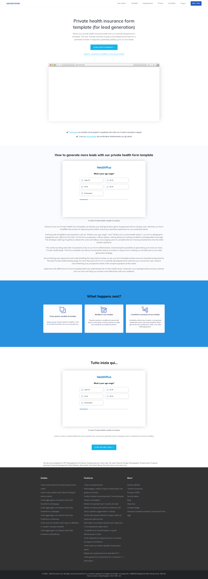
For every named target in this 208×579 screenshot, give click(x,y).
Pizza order (104, 463)
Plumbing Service (93, 463)
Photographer (134, 463)
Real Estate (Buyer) (95, 465)
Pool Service (82, 463)
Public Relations (73, 465)
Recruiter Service (109, 465)
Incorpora (73, 132)
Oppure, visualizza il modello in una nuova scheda (104, 54)
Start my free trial (103, 447)
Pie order (112, 463)
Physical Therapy (122, 463)
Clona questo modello (103, 47)
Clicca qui (50, 322)
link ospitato (91, 136)
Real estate (84, 465)
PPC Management (70, 463)
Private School (145, 463)
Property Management (59, 465)
